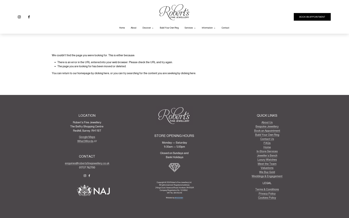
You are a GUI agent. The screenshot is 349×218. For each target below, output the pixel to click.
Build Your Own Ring (169, 28)
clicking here (101, 73)
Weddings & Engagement (267, 176)
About (133, 28)
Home (122, 28)
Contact (225, 28)
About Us (267, 122)
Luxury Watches (267, 159)
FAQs (267, 143)
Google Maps (87, 136)
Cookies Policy (267, 197)
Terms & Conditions (267, 189)
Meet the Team (267, 163)
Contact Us (267, 138)
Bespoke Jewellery (267, 126)
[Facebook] (29, 17)
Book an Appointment (267, 130)
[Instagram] (19, 17)
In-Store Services (267, 151)
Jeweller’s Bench (267, 155)
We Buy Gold (267, 172)
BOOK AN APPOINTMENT (312, 17)
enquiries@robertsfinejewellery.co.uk (87, 163)
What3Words (85, 141)
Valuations (267, 167)
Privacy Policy (267, 193)
